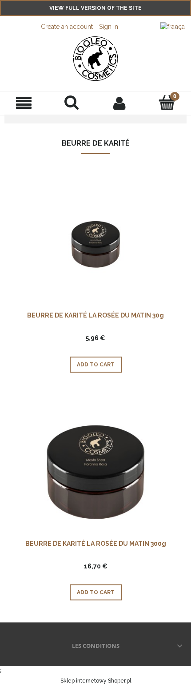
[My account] (119, 103)
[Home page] (95, 58)
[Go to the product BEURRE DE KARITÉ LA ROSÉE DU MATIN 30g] (95, 244)
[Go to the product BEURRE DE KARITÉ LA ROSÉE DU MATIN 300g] (95, 472)
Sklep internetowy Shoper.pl (95, 681)
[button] (24, 103)
